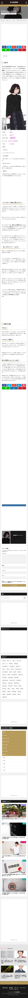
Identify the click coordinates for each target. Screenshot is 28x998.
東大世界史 (15, 674)
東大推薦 (11, 677)
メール (3, 570)
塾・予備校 (6, 744)
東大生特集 (6, 751)
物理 (18, 688)
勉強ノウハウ (8, 20)
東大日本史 (13, 680)
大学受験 (5, 735)
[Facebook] (4, 47)
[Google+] (14, 47)
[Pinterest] (22, 50)
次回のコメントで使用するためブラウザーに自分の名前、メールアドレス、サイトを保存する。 (13, 582)
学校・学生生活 (6, 738)
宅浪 (11, 671)
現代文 (5, 691)
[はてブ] (19, 47)
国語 (4, 760)
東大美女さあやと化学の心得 (22, 20)
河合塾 (5, 688)
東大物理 (11, 683)
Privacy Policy (24, 993)
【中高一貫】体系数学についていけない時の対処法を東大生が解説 (14, 856)
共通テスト (19, 666)
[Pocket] (23, 47)
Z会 (14, 660)
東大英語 (5, 685)
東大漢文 (5, 683)
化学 (14, 13)
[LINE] (6, 50)
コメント (4, 553)
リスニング (6, 663)
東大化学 (21, 674)
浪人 (9, 688)
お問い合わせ (5, 987)
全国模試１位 (6, 666)
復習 (15, 671)
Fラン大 (9, 660)
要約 (4, 694)
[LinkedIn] (14, 50)
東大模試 (19, 680)
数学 (4, 757)
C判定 (5, 660)
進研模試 (9, 694)
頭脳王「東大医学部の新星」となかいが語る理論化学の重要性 (20, 961)
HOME (3, 20)
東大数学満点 (6, 680)
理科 (11, 13)
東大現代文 (17, 683)
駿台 (19, 694)
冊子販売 (11, 987)
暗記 (9, 674)
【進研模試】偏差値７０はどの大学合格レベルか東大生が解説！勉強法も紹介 (13, 838)
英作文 (20, 691)
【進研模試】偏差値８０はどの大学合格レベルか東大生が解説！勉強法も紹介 (13, 893)
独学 (22, 688)
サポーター (16, 987)
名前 (3, 565)
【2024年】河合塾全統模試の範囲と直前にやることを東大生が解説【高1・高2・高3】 (14, 875)
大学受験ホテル (19, 669)
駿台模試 (5, 697)
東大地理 (5, 677)
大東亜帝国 (6, 671)
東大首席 (11, 685)
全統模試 (12, 666)
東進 (16, 685)
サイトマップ (23, 987)
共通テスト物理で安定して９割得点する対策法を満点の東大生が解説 (7, 961)
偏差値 (16, 663)
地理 (13, 669)
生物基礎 (14, 691)
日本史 (5, 674)
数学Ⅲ (20, 671)
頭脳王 (15, 694)
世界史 (11, 663)
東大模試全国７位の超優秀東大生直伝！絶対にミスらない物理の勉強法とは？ (20, 976)
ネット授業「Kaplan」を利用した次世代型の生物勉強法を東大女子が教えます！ (7, 976)
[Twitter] (9, 47)
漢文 (14, 688)
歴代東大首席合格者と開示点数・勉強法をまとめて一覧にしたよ (14, 819)
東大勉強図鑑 (14, 2)
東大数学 (16, 677)
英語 (4, 770)
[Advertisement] (14, 34)
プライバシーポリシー (14, 989)
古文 (9, 669)
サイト (3, 575)
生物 (9, 691)
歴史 (20, 685)
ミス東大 (19, 660)
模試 (4, 732)
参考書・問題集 (6, 741)
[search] (24, 598)
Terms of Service (13, 994)
